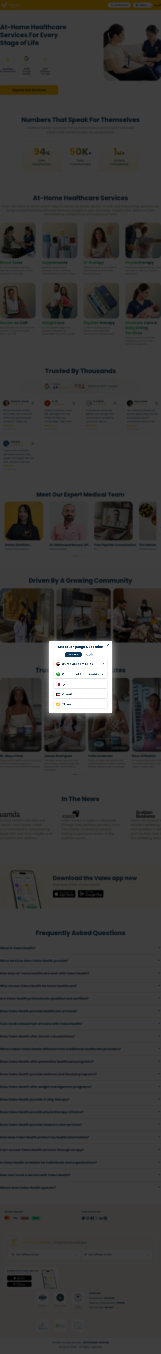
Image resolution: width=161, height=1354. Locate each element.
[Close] (108, 645)
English (73, 654)
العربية (89, 654)
